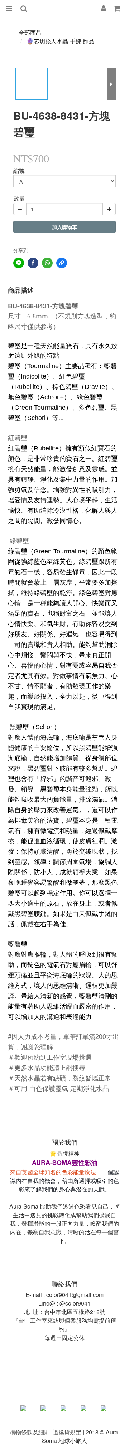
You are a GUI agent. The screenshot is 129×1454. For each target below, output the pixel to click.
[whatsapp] (47, 263)
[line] (18, 263)
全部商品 (30, 32)
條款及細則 (35, 1432)
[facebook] (33, 263)
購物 (15, 1432)
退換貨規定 (67, 1432)
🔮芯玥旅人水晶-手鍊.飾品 (60, 41)
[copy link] (61, 263)
